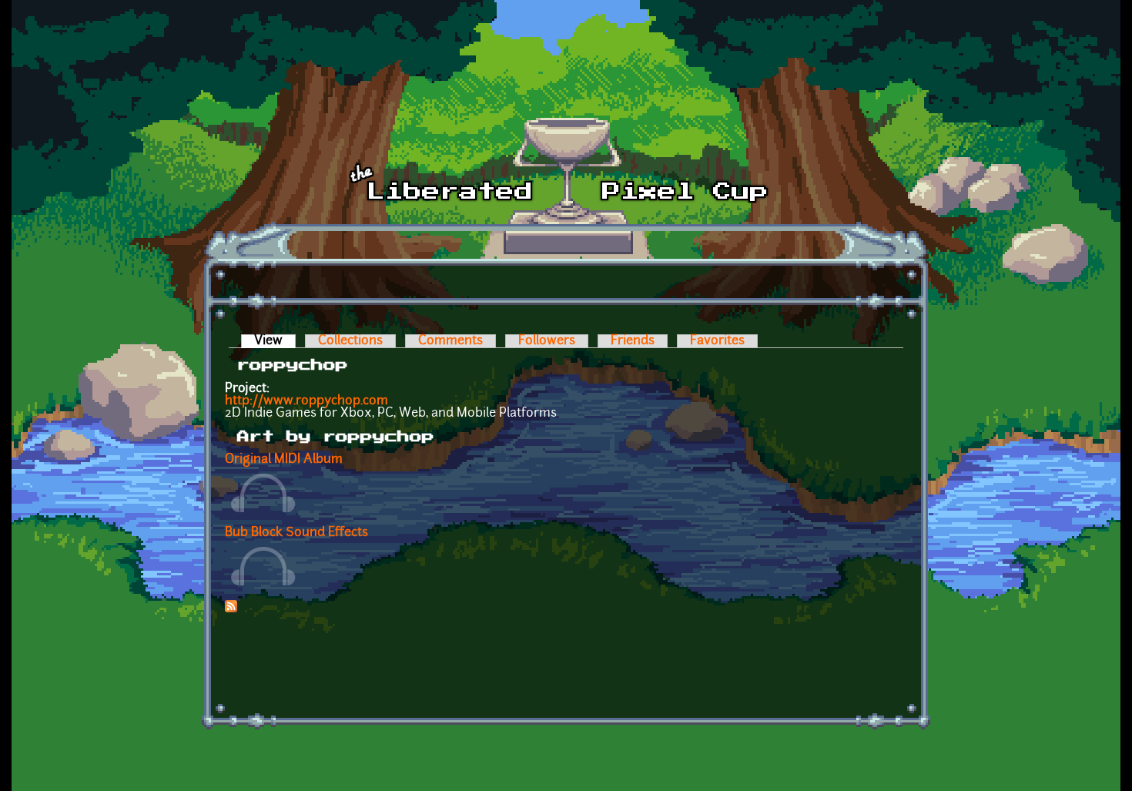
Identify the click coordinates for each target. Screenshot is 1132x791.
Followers (546, 341)
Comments (450, 341)
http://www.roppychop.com (306, 401)
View (275, 341)
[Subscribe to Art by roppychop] (231, 609)
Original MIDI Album (284, 460)
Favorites (717, 341)
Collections (350, 341)
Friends (633, 341)
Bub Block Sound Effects (296, 533)
